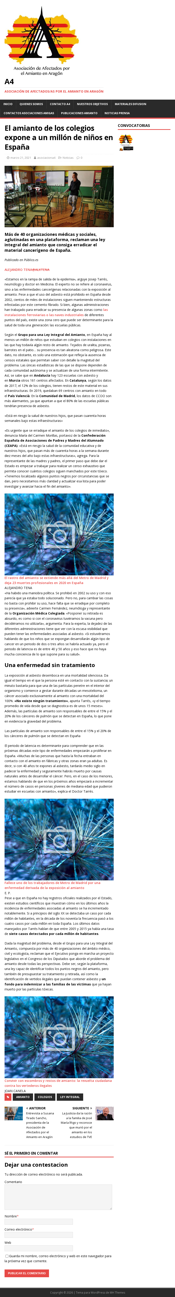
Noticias (68, 158)
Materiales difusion (130, 104)
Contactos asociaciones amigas (29, 113)
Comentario (13, 1182)
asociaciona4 (46, 158)
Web (8, 1242)
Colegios (45, 1097)
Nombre (11, 1216)
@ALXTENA (40, 269)
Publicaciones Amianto (79, 113)
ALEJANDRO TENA (18, 269)
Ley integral (70, 1097)
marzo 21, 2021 (20, 158)
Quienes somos (31, 104)
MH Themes (117, 1292)
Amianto (23, 1097)
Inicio (8, 104)
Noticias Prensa (117, 113)
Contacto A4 (60, 104)
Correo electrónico (18, 1229)
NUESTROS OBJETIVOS (92, 104)
